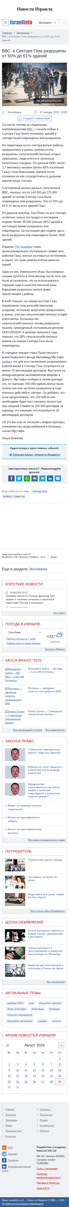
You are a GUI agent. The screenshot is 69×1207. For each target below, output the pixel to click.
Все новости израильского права (46, 840)
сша (31, 1003)
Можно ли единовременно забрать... (24, 819)
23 (9, 1081)
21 (51, 1075)
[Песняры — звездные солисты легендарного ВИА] (15, 696)
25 (26, 1081)
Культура (10, 1136)
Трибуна (44, 1131)
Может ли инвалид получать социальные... (25, 807)
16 (9, 1075)
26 (34, 1081)
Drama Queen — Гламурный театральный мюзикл (45, 713)
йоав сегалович (16, 1009)
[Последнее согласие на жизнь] (15, 882)
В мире (44, 1120)
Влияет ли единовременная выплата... (25, 831)
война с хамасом (14, 496)
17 (17, 1075)
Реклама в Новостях (48, 1182)
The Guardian (24, 246)
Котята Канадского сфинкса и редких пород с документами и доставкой (46, 933)
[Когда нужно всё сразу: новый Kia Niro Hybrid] (15, 899)
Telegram (13, 1154)
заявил (7, 361)
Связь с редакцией (47, 1168)
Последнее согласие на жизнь (42, 879)
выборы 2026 (15, 1003)
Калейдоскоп (47, 1125)
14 (51, 1069)
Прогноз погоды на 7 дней (20, 638)
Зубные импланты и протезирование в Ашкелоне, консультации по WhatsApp (45, 951)
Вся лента (59, 613)
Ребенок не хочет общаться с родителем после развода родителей (45, 770)
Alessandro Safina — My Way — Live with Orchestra (45, 670)
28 (51, 1081)
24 (17, 1081)
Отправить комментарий (36, 118)
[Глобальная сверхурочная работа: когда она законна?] (15, 754)
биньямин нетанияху (20, 1021)
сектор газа (40, 491)
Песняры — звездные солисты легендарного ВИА (44, 690)
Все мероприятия (55, 730)
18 (26, 1075)
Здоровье (45, 1109)
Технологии (46, 1114)
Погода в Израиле (55, 649)
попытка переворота (19, 1015)
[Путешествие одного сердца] (15, 864)
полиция (54, 1009)
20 (42, 1075)
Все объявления (56, 981)
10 (17, 1069)
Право (8, 1125)
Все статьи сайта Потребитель (48, 911)
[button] (17, 22)
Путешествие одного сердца (45, 859)
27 (42, 1081)
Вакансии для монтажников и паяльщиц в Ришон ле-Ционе (45, 967)
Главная (9, 1109)
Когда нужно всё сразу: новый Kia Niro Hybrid (46, 896)
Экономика (14, 112)
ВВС (30, 129)
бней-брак (37, 1009)
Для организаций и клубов (27, 730)
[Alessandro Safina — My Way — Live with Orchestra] (15, 674)
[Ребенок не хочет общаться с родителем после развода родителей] (15, 772)
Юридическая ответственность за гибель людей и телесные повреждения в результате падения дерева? (44, 790)
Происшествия (13, 1131)
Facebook (13, 1160)
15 (59, 1069)
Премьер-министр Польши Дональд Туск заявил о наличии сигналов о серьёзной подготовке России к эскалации (30, 599)
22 (59, 1075)
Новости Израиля (34, 9)
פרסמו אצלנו (43, 1188)
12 (34, 1069)
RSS (10, 1147)
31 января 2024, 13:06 (53, 112)
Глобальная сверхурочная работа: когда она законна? (44, 751)
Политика (10, 1114)
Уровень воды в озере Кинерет (23, 643)
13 (42, 1069)
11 (26, 1069)
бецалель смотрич (50, 1003)
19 (34, 1075)
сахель (56, 1021)
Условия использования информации (22, 1203)
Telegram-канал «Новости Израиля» (36, 454)
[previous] (7, 1045)
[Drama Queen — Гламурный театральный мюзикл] (15, 717)
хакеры (42, 1021)
